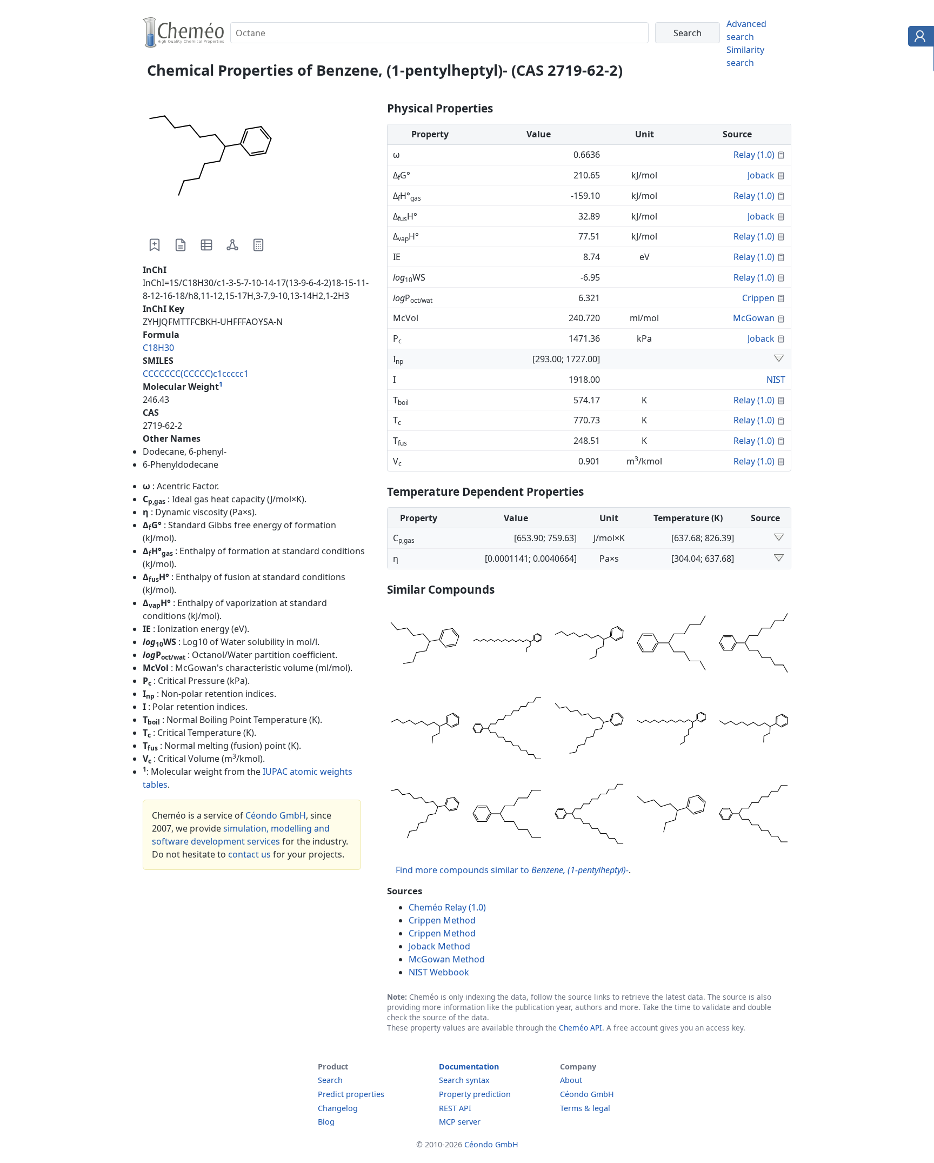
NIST (775, 380)
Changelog (338, 1108)
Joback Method (439, 946)
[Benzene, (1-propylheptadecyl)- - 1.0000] (507, 644)
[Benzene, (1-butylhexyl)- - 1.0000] (425, 644)
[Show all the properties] (778, 359)
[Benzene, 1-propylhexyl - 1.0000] (671, 815)
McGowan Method (447, 959)
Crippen (758, 298)
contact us (249, 854)
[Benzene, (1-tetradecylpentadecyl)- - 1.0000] (507, 729)
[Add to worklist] (154, 245)
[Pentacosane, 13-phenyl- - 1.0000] (589, 815)
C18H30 (158, 348)
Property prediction (475, 1094)
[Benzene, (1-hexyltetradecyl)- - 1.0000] (671, 729)
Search (330, 1080)
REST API (455, 1108)
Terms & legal (585, 1108)
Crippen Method (442, 920)
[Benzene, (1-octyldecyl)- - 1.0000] (589, 729)
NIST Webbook (439, 972)
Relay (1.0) (754, 155)
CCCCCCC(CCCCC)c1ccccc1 (196, 374)
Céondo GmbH (275, 815)
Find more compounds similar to (512, 870)
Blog (326, 1122)
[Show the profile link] (919, 38)
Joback (761, 175)
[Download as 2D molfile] (232, 245)
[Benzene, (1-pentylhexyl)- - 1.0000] (671, 644)
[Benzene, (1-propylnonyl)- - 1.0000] (425, 729)
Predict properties (351, 1094)
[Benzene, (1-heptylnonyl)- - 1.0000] (425, 815)
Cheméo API (580, 1027)
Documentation (469, 1066)
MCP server (460, 1122)
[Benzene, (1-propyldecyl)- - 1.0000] (753, 729)
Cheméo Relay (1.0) (447, 907)
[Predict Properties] (258, 245)
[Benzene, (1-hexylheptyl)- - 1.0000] (507, 815)
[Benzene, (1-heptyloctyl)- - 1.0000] (753, 644)
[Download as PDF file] (180, 245)
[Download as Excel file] (206, 245)
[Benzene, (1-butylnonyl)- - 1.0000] (589, 644)
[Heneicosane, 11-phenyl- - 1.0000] (753, 815)
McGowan (754, 318)
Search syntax (464, 1080)
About (571, 1080)
